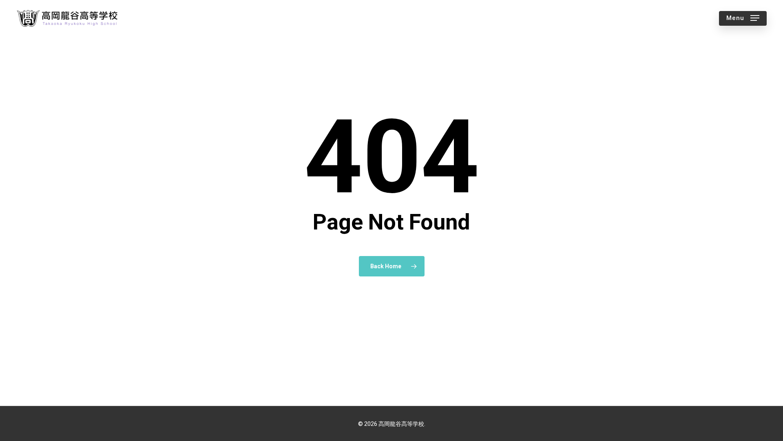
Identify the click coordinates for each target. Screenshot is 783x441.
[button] (743, 18)
